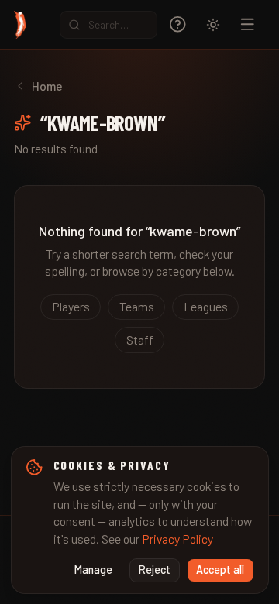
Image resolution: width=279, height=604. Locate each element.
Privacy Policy (177, 538)
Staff (139, 339)
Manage (93, 569)
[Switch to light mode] (213, 25)
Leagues (206, 306)
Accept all (220, 569)
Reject (154, 569)
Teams (136, 306)
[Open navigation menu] (247, 24)
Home (47, 85)
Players (71, 306)
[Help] (177, 24)
